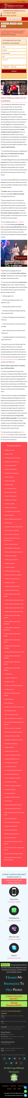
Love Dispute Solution (10, 793)
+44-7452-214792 (9, 15)
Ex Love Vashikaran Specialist (12, 774)
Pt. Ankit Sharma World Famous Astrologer (12, 31)
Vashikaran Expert (9, 477)
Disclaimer (13, 1086)
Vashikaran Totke (9, 484)
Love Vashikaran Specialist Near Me (13, 770)
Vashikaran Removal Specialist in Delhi (14, 600)
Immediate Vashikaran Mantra (12, 759)
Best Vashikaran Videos (10, 710)
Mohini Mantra (8, 523)
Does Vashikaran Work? (10, 465)
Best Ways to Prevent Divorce (12, 834)
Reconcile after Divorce (10, 837)
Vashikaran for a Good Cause (12, 461)
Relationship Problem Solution (12, 797)
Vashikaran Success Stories (11, 559)
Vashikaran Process (9, 450)
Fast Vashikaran (8, 674)
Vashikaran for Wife (9, 503)
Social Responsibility (14, 1004)
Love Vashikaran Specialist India (12, 511)
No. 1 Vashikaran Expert (10, 488)
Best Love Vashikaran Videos (12, 714)
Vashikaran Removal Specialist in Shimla (14, 652)
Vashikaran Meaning (10, 563)
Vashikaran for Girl (9, 689)
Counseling (13, 23)
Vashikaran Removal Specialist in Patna (14, 604)
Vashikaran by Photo (10, 582)
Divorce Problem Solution (11, 830)
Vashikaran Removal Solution (12, 590)
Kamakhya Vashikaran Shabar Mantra (14, 526)
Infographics (5, 1086)
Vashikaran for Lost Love (11, 507)
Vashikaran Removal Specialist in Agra (14, 611)
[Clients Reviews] (25, 1095)
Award (19, 23)
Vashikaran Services (14, 445)
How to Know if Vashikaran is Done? (13, 732)
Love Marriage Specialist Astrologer (13, 804)
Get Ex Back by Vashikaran (11, 743)
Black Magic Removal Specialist (12, 548)
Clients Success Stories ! (14, 997)
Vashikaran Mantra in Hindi (11, 751)
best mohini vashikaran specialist (9, 359)
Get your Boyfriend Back (11, 492)
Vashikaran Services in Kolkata (12, 736)
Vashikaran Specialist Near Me (12, 586)
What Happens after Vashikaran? (13, 458)
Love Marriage (8, 801)
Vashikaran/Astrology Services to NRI (14, 552)
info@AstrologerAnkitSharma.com (14, 10)
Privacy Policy (21, 1086)
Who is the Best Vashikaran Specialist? (14, 718)
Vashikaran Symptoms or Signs (12, 571)
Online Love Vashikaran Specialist (13, 785)
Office (19, 1088)
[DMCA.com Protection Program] (14, 1081)
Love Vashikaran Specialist (11, 762)
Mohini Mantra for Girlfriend (12, 534)
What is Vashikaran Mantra (11, 544)
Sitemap (9, 1088)
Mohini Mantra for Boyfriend (12, 530)
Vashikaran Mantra (9, 747)
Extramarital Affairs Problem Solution (14, 853)
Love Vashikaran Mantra (10, 781)
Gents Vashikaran (9, 703)
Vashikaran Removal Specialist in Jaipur (14, 607)
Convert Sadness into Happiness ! (13, 1)
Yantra (3, 26)
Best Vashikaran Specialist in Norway (14, 739)
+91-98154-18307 (9, 13)
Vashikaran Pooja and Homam (12, 578)
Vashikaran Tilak (9, 454)
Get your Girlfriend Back (11, 496)
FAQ (14, 1088)
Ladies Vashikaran (9, 699)
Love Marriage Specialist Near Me (13, 808)
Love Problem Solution (10, 789)
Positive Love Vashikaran (11, 469)
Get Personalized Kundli (14, 19)
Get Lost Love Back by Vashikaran (13, 778)
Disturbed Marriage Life (10, 818)
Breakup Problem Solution (11, 826)
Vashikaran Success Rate (10, 555)
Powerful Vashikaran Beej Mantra (13, 755)
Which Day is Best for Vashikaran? (13, 728)
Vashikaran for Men (9, 681)
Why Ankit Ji (5, 23)
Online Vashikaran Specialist (11, 473)
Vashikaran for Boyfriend (11, 677)
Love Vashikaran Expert (10, 766)
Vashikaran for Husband (10, 500)
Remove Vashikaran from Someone (13, 575)
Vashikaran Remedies (10, 480)
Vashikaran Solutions (10, 567)
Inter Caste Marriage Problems (12, 822)
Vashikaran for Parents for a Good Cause (14, 707)
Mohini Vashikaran (6, 32)
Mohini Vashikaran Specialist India (13, 519)
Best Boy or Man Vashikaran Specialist (14, 685)
